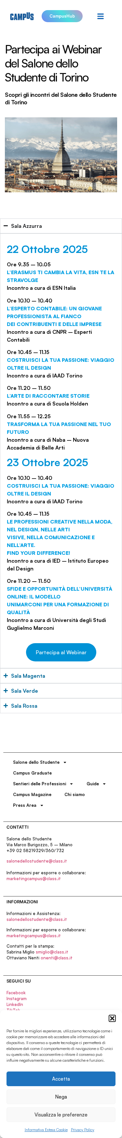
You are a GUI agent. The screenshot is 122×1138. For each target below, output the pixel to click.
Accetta (61, 1079)
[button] (112, 1018)
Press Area (24, 805)
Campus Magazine (32, 794)
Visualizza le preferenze (61, 1115)
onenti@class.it (57, 957)
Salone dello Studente (36, 762)
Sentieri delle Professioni (39, 783)
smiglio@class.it (52, 951)
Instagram (17, 998)
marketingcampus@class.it (34, 878)
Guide (93, 783)
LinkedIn (15, 1004)
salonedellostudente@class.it (37, 861)
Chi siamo (74, 794)
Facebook (16, 992)
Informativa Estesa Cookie (46, 1129)
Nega (61, 1097)
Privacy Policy (82, 1129)
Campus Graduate (32, 773)
